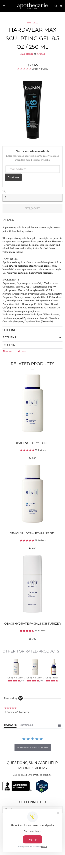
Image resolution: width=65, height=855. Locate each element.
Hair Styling (26, 54)
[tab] (10, 725)
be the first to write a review (32, 747)
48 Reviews (40, 630)
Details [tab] (8, 219)
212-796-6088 (30, 775)
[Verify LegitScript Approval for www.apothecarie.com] (42, 792)
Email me (13, 177)
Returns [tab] (9, 337)
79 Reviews (40, 450)
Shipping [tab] (9, 330)
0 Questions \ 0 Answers (17, 711)
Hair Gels (32, 22)
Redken (41, 54)
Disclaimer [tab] (11, 345)
